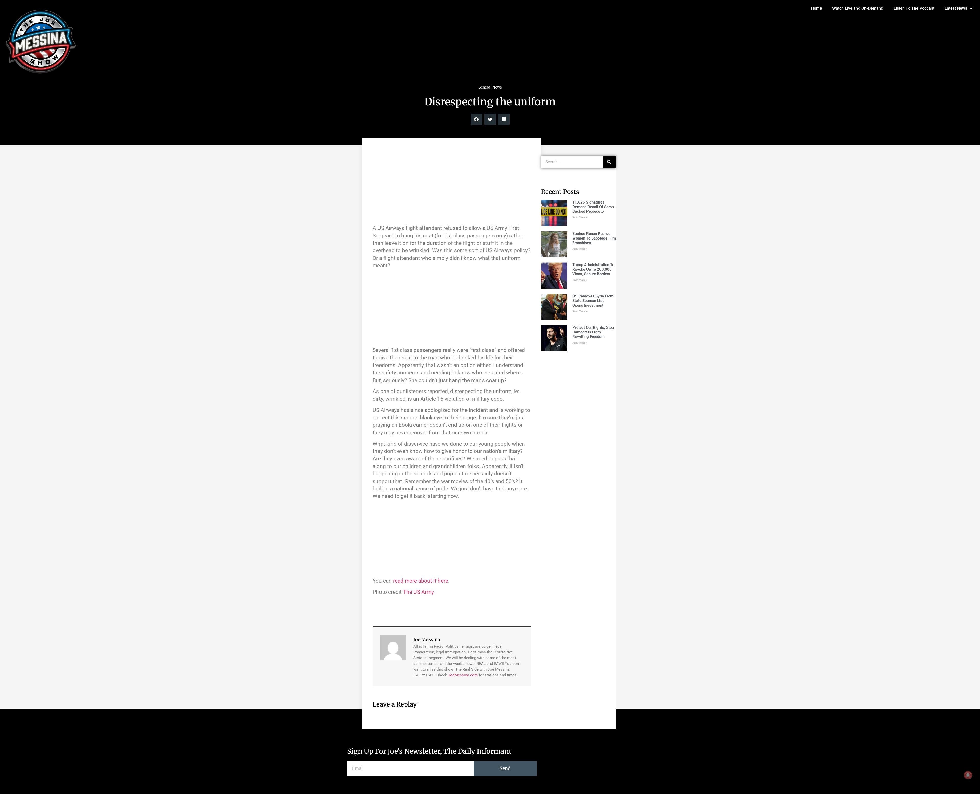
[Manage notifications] (968, 775)
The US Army (418, 592)
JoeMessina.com (463, 675)
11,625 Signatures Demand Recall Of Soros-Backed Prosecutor (593, 207)
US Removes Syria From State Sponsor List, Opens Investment (593, 301)
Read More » (580, 217)
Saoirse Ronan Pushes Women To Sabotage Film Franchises (594, 238)
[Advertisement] (452, 183)
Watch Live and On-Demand (857, 8)
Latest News (956, 8)
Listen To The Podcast (913, 8)
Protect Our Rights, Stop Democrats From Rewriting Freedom (593, 332)
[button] (476, 119)
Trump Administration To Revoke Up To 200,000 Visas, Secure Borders (593, 269)
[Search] (609, 162)
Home (816, 8)
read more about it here (420, 581)
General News (490, 87)
